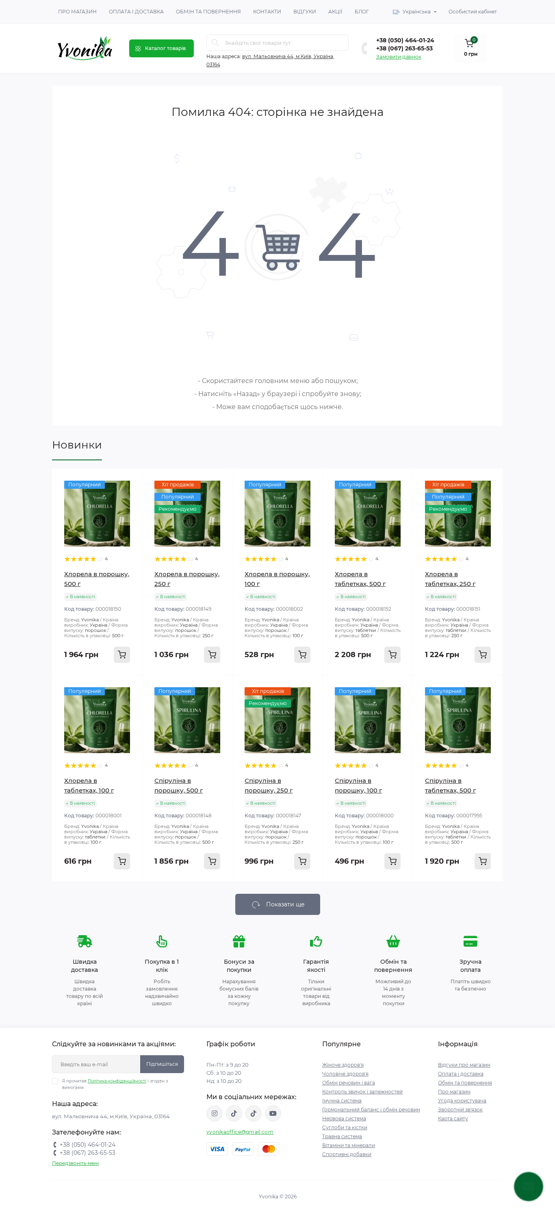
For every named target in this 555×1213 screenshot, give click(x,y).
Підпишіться (162, 1064)
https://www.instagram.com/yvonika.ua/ (214, 1113)
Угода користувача (462, 1101)
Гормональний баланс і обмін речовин (371, 1109)
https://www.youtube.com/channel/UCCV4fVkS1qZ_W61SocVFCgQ (273, 1113)
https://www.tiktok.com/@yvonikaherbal (234, 1113)
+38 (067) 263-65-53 (404, 48)
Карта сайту (453, 1118)
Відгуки (304, 12)
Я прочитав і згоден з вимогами (115, 1084)
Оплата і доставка (136, 12)
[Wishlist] (130, 496)
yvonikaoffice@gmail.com (239, 1132)
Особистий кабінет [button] (473, 12)
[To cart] (122, 655)
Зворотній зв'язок (460, 1109)
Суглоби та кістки (344, 1127)
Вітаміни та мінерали (348, 1145)
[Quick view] (130, 481)
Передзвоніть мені (75, 1163)
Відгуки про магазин (464, 1065)
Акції (335, 12)
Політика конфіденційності (117, 1081)
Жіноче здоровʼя (343, 1065)
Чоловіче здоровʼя (345, 1074)
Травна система (342, 1136)
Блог (362, 12)
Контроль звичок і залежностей (362, 1092)
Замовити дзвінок (398, 57)
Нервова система (344, 1118)
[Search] (215, 43)
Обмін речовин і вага (348, 1083)
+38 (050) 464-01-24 (405, 40)
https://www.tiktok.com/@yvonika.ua (253, 1113)
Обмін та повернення (208, 12)
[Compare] (130, 511)
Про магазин (77, 12)
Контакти (267, 12)
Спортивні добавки (346, 1154)
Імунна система (342, 1101)
